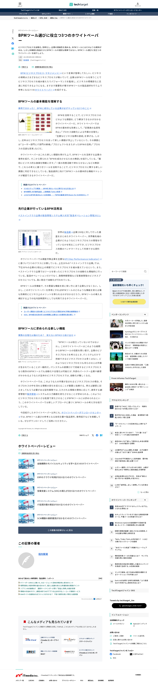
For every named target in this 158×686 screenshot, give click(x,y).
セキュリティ (46, 14)
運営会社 (90, 680)
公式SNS (31, 680)
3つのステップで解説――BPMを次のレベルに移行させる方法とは (49, 188)
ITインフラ (23, 14)
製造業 (67, 232)
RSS (81, 680)
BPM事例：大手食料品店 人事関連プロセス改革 (42, 191)
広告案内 (41, 680)
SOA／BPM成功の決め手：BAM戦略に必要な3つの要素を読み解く (48, 314)
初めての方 (63, 10)
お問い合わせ (53, 680)
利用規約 (138, 675)
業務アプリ (67, 14)
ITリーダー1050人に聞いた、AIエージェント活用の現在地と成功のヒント (46, 582)
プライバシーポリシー (69, 680)
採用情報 (101, 680)
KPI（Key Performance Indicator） (81, 258)
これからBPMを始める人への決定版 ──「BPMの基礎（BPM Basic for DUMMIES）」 (55, 195)
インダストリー (132, 14)
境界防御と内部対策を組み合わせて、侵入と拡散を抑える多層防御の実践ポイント (50, 585)
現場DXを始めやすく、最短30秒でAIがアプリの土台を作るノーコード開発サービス (50, 591)
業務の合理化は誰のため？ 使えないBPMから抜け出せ (45, 335)
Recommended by (87, 599)
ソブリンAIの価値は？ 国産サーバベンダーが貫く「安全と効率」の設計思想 (47, 588)
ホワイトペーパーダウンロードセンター (128, 10)
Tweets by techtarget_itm (122, 600)
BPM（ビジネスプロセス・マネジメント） (40, 73)
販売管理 (31, 393)
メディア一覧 (20, 680)
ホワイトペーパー (44, 89)
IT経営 (110, 14)
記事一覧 (95, 10)
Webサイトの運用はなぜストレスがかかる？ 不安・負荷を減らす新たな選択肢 (49, 594)
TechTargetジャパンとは (30, 10)
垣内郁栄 (43, 554)
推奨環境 (111, 680)
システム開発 (89, 14)
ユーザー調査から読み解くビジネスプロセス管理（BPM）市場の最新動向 (51, 311)
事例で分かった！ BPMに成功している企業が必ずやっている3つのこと (53, 108)
